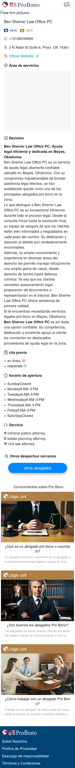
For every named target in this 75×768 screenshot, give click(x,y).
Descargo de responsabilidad (25, 755)
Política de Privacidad (19, 748)
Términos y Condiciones (21, 763)
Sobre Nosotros (14, 741)
